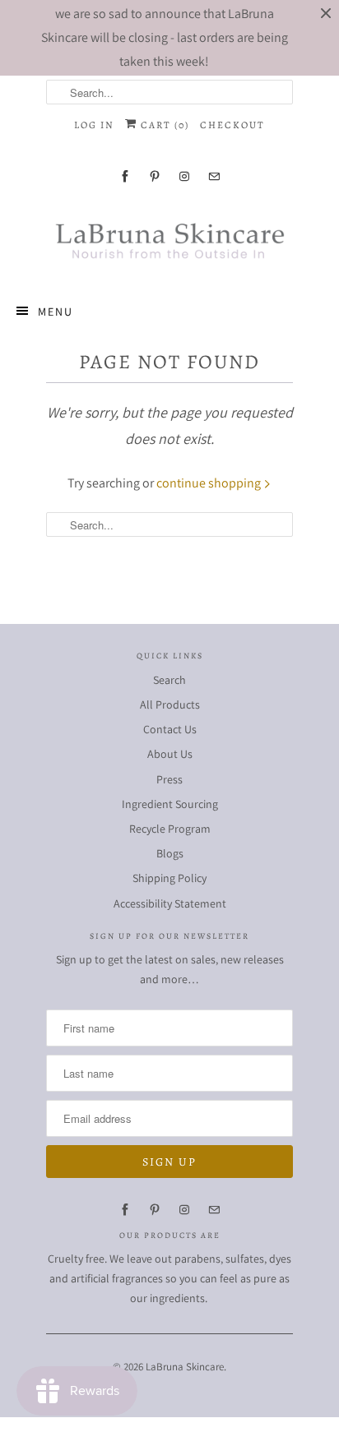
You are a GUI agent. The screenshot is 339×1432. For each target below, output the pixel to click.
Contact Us (170, 729)
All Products (170, 704)
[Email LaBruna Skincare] (214, 176)
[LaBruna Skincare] (169, 239)
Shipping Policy (169, 878)
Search (169, 679)
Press (169, 779)
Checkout (232, 125)
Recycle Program (170, 828)
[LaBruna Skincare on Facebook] (125, 176)
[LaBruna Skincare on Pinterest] (154, 176)
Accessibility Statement (170, 903)
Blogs (169, 853)
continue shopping (209, 483)
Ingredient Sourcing (170, 804)
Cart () (163, 125)
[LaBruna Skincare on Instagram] (184, 176)
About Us (170, 753)
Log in (94, 125)
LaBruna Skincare (185, 1367)
